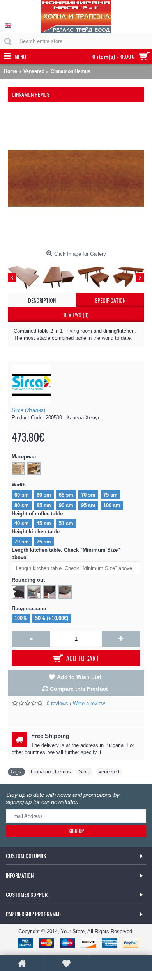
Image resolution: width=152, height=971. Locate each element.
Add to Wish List (79, 677)
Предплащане (29, 608)
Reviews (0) (76, 314)
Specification (110, 300)
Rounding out (28, 580)
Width (19, 485)
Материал (24, 457)
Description (42, 300)
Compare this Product (79, 689)
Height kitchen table (36, 531)
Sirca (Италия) (28, 410)
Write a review (89, 703)
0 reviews (57, 703)
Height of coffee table (37, 514)
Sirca (84, 772)
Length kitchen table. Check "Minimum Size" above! (66, 554)
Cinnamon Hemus (51, 772)
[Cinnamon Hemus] (76, 178)
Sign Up (76, 831)
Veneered (108, 772)
